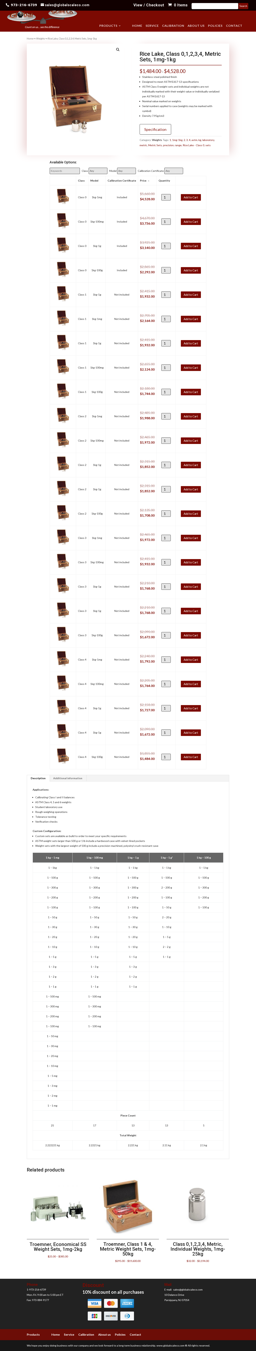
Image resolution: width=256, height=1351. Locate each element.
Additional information (67, 778)
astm (194, 140)
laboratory (208, 140)
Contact (234, 25)
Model (113, 170)
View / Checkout (148, 5)
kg (199, 140)
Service (152, 25)
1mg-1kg (177, 140)
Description (38, 778)
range (178, 145)
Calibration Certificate (151, 170)
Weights (40, 38)
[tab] (38, 778)
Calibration (173, 25)
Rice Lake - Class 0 (193, 145)
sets (208, 145)
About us (196, 25)
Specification (155, 129)
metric (143, 145)
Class (85, 170)
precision (168, 145)
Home (137, 25)
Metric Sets (155, 145)
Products (108, 25)
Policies (215, 25)
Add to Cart (191, 197)
